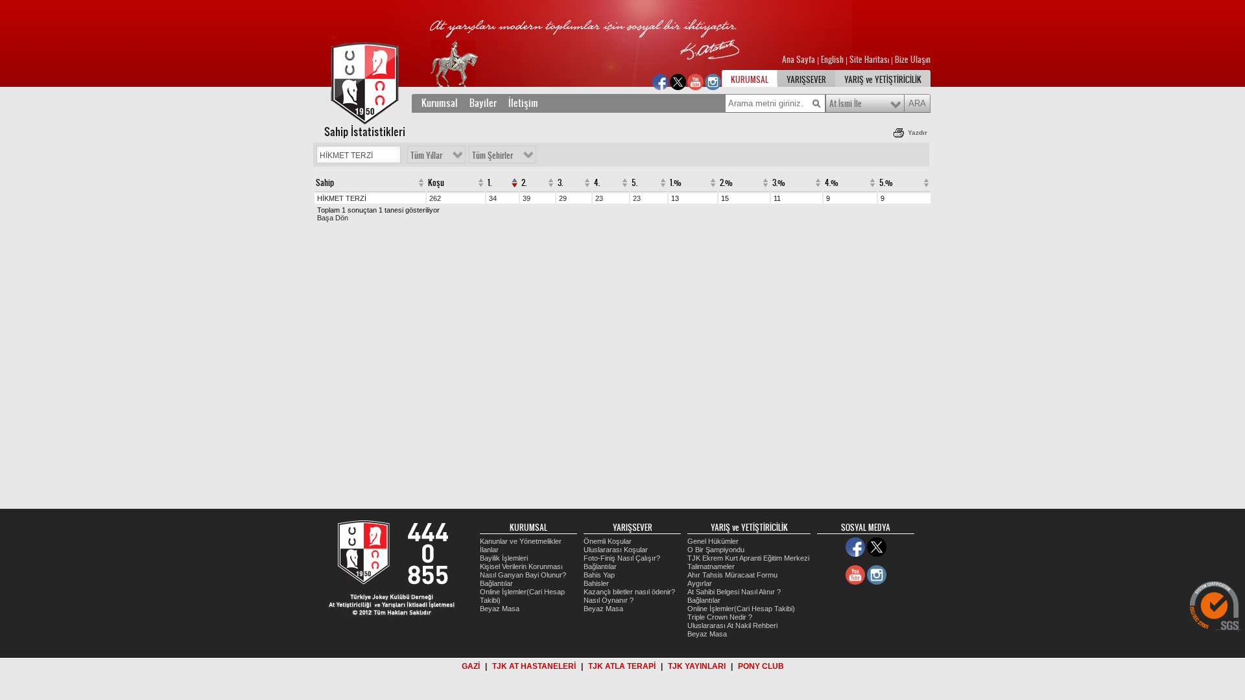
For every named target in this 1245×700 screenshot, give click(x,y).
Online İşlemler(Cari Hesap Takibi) (741, 608)
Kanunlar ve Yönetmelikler (521, 541)
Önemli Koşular (608, 541)
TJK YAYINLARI (697, 666)
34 (493, 198)
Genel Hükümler (713, 541)
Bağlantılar (496, 583)
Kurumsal (439, 103)
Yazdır (917, 132)
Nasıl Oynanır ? (609, 600)
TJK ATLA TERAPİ (622, 666)
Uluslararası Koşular (616, 550)
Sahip (325, 183)
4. (597, 183)
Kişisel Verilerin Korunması (521, 566)
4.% (831, 183)
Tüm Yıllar (426, 155)
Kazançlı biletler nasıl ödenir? (629, 592)
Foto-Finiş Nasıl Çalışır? (622, 558)
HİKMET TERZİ (341, 198)
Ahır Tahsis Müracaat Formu (732, 575)
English (832, 59)
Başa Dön (332, 218)
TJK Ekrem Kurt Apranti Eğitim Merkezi (748, 558)
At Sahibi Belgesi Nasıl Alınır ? (734, 592)
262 (435, 198)
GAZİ (471, 666)
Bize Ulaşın (913, 59)
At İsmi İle (845, 104)
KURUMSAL (749, 80)
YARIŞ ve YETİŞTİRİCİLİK (882, 80)
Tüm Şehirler (492, 155)
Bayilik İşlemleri (504, 558)
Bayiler (483, 103)
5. (634, 183)
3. (560, 183)
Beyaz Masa (499, 608)
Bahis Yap (599, 575)
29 (563, 198)
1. (490, 183)
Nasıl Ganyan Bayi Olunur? (523, 575)
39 (526, 198)
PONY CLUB (761, 666)
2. (524, 183)
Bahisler (596, 583)
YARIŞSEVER (806, 80)
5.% (886, 183)
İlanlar (489, 550)
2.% (726, 183)
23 (599, 198)
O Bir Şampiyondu (715, 550)
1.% (676, 183)
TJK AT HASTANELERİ (534, 666)
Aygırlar (699, 583)
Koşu (436, 183)
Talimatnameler (711, 566)
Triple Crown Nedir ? (719, 617)
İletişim (523, 103)
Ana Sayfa (799, 59)
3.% (778, 183)
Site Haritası (870, 59)
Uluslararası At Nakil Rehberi (732, 625)
